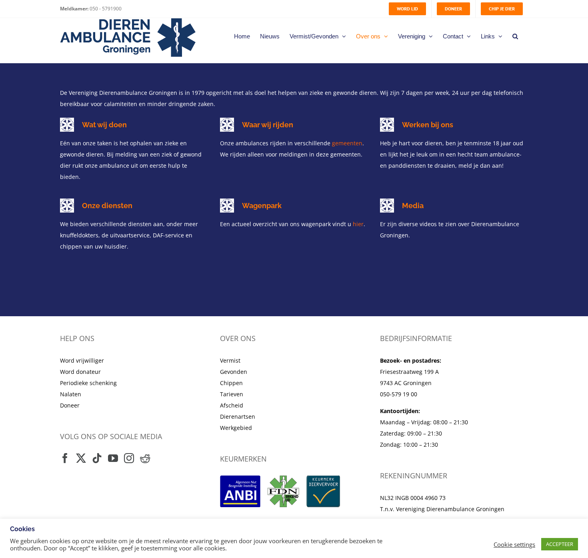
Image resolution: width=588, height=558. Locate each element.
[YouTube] (113, 458)
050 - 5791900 (105, 8)
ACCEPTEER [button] (559, 544)
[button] (515, 36)
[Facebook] (65, 458)
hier (358, 224)
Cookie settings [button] (514, 544)
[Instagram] (129, 458)
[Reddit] (145, 458)
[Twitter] (81, 458)
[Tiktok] (97, 458)
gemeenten (347, 143)
